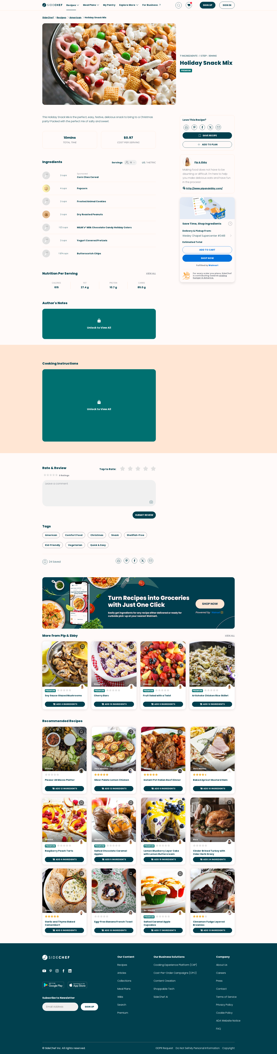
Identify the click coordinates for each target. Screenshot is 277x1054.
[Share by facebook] (204, 127)
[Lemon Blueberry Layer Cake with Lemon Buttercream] (163, 831)
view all (230, 635)
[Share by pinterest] (196, 127)
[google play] (53, 985)
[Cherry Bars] (114, 675)
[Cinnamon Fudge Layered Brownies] (212, 902)
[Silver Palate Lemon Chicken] (114, 760)
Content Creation (165, 981)
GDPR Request (164, 1048)
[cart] (189, 5)
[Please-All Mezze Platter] (64, 760)
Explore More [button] (127, 5)
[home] (52, 5)
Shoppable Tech (164, 989)
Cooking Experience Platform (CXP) (175, 965)
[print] (187, 127)
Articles (121, 973)
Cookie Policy (224, 1013)
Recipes (122, 965)
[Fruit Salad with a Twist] (163, 675)
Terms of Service (226, 997)
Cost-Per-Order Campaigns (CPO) (175, 973)
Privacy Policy (224, 1005)
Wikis (120, 997)
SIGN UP (207, 5)
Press (219, 981)
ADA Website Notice (228, 1020)
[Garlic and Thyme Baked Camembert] (64, 902)
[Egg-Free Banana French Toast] (114, 902)
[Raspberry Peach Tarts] (64, 831)
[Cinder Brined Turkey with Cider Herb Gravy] (212, 831)
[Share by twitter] (212, 127)
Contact (221, 989)
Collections (124, 981)
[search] (178, 5)
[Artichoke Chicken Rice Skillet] (212, 675)
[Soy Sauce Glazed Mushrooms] (65, 675)
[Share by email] (220, 127)
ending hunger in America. (210, 276)
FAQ (218, 1029)
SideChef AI (161, 997)
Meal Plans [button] (89, 5)
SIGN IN (227, 5)
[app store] (77, 985)
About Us (221, 965)
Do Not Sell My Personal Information (198, 1048)
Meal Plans (123, 989)
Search (121, 1005)
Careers (221, 973)
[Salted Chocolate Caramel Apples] (114, 831)
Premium (122, 1013)
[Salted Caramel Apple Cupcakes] (163, 902)
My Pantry (109, 5)
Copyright (228, 1048)
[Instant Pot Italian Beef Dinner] (163, 760)
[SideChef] (55, 959)
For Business (150, 5)
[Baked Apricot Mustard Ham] (212, 760)
